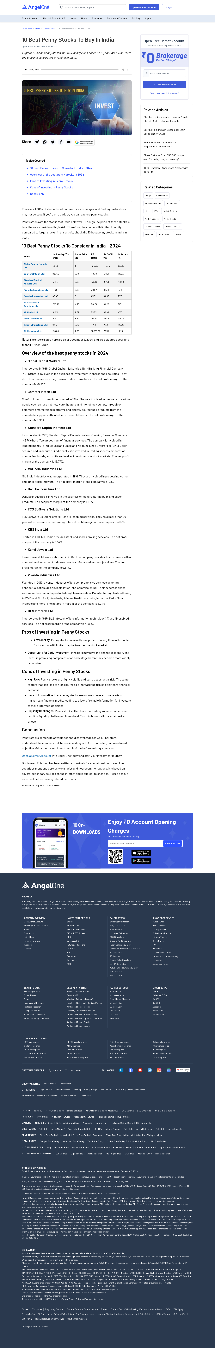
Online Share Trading (162, 933)
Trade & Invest (30, 18)
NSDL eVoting (179, 1314)
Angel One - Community (34, 1014)
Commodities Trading (162, 952)
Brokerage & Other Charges (36, 925)
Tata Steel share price (119, 1042)
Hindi (147, 211)
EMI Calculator (116, 975)
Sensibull (41, 1095)
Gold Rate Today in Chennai (107, 1129)
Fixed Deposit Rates (136, 1089)
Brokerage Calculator (119, 921)
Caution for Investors (77, 1318)
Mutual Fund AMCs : (33, 1147)
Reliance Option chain (122, 1122)
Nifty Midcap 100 (110, 1110)
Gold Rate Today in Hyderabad (138, 1129)
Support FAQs (74, 1070)
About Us (28, 929)
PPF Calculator (116, 971)
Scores (104, 1309)
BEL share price (116, 1057)
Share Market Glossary (120, 999)
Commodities (162, 195)
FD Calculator (116, 952)
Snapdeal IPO (159, 1014)
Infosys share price (161, 1046)
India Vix (159, 1110)
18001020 (56, 1070)
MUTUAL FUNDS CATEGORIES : (37, 1153)
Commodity (72, 960)
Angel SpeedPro (81, 1089)
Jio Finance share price (163, 1053)
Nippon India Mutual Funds (172, 1147)
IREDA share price (32, 1049)
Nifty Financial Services (70, 1110)
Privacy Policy (75, 1299)
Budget (148, 195)
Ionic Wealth (66, 1083)
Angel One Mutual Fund (58, 1147)
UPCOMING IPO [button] (160, 987)
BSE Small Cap (144, 1110)
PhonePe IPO (158, 1010)
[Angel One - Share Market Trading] (36, 7)
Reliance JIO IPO (160, 995)
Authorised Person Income (78, 1006)
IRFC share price (31, 1042)
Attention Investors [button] (34, 1167)
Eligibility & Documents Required (81, 1010)
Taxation (178, 234)
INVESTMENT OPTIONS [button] (78, 918)
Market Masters (170, 211)
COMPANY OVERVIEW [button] (34, 918)
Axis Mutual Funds (101, 1147)
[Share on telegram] (37, 142)
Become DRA (72, 995)
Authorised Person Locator (79, 1026)
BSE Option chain (144, 1122)
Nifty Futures (42, 1116)
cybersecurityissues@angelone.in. (105, 1289)
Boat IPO (156, 1003)
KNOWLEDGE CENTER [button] (163, 918)
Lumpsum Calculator (119, 933)
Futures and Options (76, 944)
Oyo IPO (156, 999)
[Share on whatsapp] (45, 142)
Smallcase (52, 1095)
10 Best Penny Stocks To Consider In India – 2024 (61, 168)
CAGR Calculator (117, 937)
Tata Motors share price (34, 1053)
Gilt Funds (129, 1153)
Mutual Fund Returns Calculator (123, 967)
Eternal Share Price (118, 1053)
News (84, 18)
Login (169, 7)
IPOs (156, 211)
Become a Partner (117, 18)
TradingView (85, 1095)
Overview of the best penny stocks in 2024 (57, 174)
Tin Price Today (158, 1141)
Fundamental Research (34, 1003)
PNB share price (117, 1049)
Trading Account (160, 929)
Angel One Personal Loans (82, 1314)
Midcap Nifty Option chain (95, 1122)
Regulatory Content (54, 1309)
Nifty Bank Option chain (68, 1122)
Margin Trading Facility (101, 1089)
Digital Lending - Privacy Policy (52, 1314)
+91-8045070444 (70, 1289)
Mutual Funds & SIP (54, 18)
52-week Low (116, 1006)
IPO (154, 944)
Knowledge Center (32, 991)
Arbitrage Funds (113, 1153)
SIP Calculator (116, 929)
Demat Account (159, 925)
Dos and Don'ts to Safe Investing (82, 1309)
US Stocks (71, 948)
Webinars (28, 944)
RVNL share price (74, 1049)
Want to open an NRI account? (164, 93)
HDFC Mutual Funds (122, 1147)
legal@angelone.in (98, 1292)
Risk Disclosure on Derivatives (49, 1318)
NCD (69, 964)
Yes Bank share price (33, 1057)
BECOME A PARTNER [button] (77, 987)
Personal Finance (152, 226)
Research (149, 234)
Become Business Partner (78, 991)
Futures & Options (153, 203)
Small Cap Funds (94, 1153)
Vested (73, 1095)
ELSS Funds (61, 1153)
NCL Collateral (146, 1314)
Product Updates (172, 226)
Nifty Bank (50, 1110)
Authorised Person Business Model (82, 1014)
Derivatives (157, 948)
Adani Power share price (120, 1046)
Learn (73, 18)
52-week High (116, 1003)
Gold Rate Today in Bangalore (170, 1129)
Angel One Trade (63, 1089)
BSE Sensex (128, 1110)
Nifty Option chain (44, 1122)
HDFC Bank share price (77, 1042)
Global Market (172, 203)
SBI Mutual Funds (80, 1147)
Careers (27, 948)
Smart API (119, 1089)
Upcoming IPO (73, 941)
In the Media (29, 937)
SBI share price (73, 1053)
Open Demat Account (144, 7)
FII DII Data (114, 1018)
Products (97, 18)
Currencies (71, 956)
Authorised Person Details (78, 1022)
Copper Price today (49, 1141)
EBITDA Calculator (118, 964)
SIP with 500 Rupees (76, 933)
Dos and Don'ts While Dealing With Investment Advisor (136, 1309)
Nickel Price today (116, 1141)
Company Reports (32, 1010)
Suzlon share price (32, 1046)
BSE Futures (123, 1116)
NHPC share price (74, 1046)
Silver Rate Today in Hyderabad (55, 1135)
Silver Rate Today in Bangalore (87, 1135)
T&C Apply (178, 1309)
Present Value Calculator (121, 960)
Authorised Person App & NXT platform (84, 1018)
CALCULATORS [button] (117, 918)
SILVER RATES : (29, 1135)
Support (149, 18)
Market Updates (152, 219)
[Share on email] (69, 142)
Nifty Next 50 (92, 1110)
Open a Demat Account (36, 755)
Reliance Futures (106, 1116)
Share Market (164, 234)
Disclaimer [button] (28, 1249)
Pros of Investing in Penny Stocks (51, 181)
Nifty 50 (38, 1110)
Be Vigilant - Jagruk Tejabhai (36, 1018)
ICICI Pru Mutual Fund (145, 1147)
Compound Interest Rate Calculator (125, 948)
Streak (64, 1095)
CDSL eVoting (163, 1314)
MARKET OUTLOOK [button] (119, 987)
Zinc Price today (95, 1141)
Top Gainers (115, 1010)
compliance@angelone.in (94, 1282)
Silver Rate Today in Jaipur (149, 1135)
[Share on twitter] (53, 142)
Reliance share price (161, 1042)
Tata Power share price (77, 1057)
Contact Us (29, 933)
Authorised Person (161, 964)
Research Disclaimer (32, 1309)
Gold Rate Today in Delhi (79, 1129)
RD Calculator (116, 956)
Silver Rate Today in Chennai (119, 1135)
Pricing (136, 18)
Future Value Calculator (120, 944)
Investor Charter (105, 1314)
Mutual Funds (170, 219)
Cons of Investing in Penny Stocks (51, 187)
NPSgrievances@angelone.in (34, 1286)
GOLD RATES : (29, 1129)
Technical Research (32, 1006)
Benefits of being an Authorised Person (84, 1003)
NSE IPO (156, 991)
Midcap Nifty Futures (84, 1116)
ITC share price (159, 1049)
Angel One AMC (50, 1083)
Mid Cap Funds (145, 1153)
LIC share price (159, 1057)
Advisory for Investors (126, 1314)
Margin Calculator (117, 925)
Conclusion (37, 193)
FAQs (167, 1309)
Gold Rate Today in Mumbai (52, 1129)
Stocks (70, 921)
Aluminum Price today (73, 1141)
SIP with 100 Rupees (76, 929)
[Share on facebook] (61, 142)
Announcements (117, 995)
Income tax (157, 960)
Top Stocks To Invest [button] (36, 1038)
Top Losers (115, 1014)
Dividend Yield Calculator (120, 941)
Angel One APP (46, 1089)
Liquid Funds (77, 1153)
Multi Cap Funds (162, 1153)
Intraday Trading (160, 937)
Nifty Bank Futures (61, 1116)
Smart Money (30, 995)
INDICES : (26, 1110)
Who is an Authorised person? (80, 999)
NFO (69, 937)
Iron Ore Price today (138, 1141)
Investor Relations (32, 941)
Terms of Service (92, 1299)
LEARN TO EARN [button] (32, 987)
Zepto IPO (157, 1006)
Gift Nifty (170, 1110)
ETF (68, 952)
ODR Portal (27, 1318)
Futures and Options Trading (165, 956)
